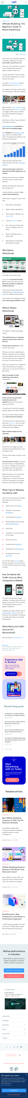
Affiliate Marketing (7, 646)
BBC (9, 613)
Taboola (11, 423)
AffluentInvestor (13, 524)
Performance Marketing (8, 650)
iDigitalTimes (20, 549)
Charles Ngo (22, 54)
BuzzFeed (9, 555)
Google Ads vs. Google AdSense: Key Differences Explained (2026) (15, 714)
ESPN (19, 506)
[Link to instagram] (17, 1047)
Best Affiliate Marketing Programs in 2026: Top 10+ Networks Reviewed (12, 820)
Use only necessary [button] (14, 1094)
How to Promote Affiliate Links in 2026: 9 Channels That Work (14, 730)
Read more (8, 1083)
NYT (15, 540)
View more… (9, 749)
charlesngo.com (18, 637)
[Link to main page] (14, 2)
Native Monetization (14, 648)
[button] (14, 1025)
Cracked (4, 613)
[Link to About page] (14, 1069)
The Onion (15, 613)
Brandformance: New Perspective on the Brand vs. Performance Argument (13, 916)
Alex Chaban (5, 934)
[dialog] (14, 1085)
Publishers (5, 1020)
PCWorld (18, 517)
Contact (5, 1038)
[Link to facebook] (7, 1047)
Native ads (19, 109)
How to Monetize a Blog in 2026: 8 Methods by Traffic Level (15, 722)
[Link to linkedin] (14, 1047)
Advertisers (5, 21)
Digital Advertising (17, 646)
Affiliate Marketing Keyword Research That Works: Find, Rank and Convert (13, 869)
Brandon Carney (6, 840)
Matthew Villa (6, 887)
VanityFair (19, 544)
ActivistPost (9, 512)
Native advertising (7, 126)
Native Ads (17, 85)
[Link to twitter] (10, 1047)
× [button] (26, 1074)
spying (16, 561)
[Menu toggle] (2, 2)
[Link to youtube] (21, 1047)
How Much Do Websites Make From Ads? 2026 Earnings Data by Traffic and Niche (15, 740)
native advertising (17, 107)
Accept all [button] (14, 1090)
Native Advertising (14, 83)
